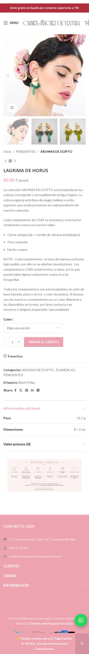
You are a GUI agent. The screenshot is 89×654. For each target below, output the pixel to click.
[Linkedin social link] (32, 390)
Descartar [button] (82, 643)
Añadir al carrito (44, 342)
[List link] (44, 548)
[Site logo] (51, 22)
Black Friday (26, 382)
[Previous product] (5, 161)
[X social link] (21, 390)
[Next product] (15, 161)
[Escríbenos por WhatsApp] (81, 620)
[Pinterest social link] (27, 390)
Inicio (7, 151)
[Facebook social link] (15, 390)
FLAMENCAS (65, 370)
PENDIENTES (26, 151)
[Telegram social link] (38, 390)
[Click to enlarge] (12, 108)
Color (7, 319)
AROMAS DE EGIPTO (56, 151)
